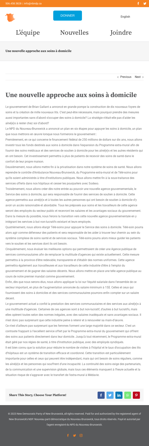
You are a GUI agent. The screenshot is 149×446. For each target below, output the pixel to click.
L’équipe (28, 33)
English (125, 16)
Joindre (121, 33)
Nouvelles (74, 33)
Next (138, 77)
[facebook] (138, 3)
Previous (125, 77)
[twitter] (144, 3)
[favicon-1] (10, 13)
